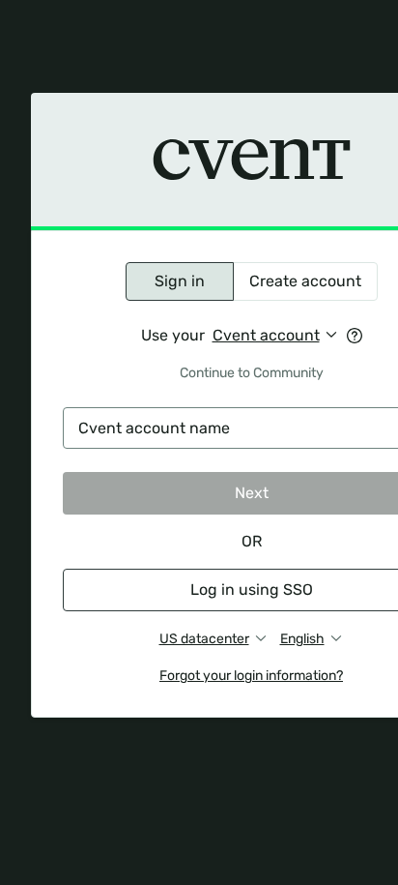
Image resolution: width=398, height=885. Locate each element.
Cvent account (266, 335)
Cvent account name (154, 428)
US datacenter (204, 639)
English (302, 639)
